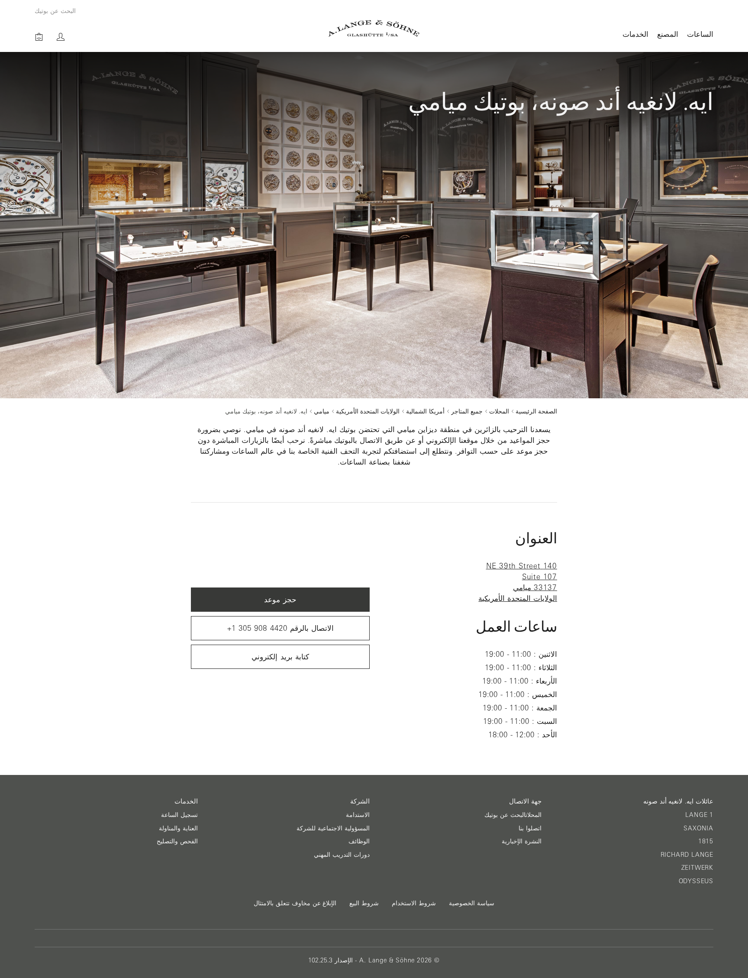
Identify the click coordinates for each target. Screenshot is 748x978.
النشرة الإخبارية (522, 841)
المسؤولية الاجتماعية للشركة (333, 828)
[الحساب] (60, 36)
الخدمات (635, 34)
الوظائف (359, 841)
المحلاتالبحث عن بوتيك (513, 814)
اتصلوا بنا (530, 828)
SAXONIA (698, 828)
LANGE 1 (699, 814)
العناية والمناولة (178, 828)
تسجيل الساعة (179, 814)
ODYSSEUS (696, 881)
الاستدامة (358, 814)
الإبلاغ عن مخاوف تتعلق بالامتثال (295, 903)
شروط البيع (364, 903)
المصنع (667, 34)
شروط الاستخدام (414, 903)
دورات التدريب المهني (342, 854)
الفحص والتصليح (177, 841)
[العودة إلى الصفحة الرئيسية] (374, 28)
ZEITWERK (697, 867)
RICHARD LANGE (687, 854)
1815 (705, 841)
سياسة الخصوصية (471, 903)
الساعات (700, 34)
